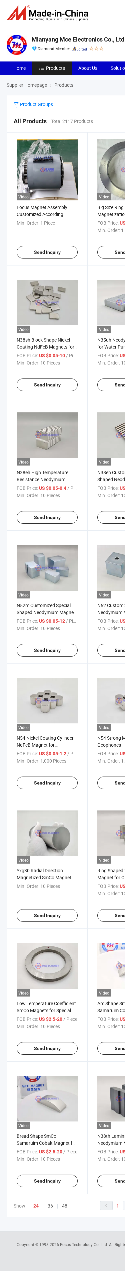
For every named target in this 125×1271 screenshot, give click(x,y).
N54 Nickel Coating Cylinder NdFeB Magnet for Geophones (45, 745)
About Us (87, 68)
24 (36, 1206)
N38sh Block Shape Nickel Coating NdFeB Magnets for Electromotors (45, 347)
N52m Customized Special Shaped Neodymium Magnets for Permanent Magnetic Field (47, 612)
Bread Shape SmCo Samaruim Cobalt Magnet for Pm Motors (47, 1143)
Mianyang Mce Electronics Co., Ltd (78, 39)
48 (64, 1206)
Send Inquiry (47, 252)
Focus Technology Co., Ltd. (84, 1244)
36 (50, 1206)
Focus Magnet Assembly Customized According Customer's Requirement (42, 214)
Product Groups (36, 104)
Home (19, 68)
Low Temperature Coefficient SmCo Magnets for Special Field (46, 1010)
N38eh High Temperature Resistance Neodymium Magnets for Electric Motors (45, 479)
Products (55, 68)
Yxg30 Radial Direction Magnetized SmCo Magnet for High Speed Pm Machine (45, 877)
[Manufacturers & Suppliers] (49, 13)
